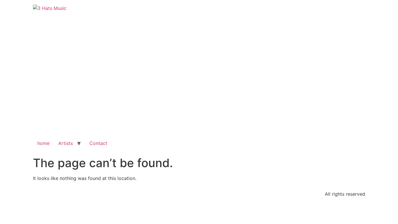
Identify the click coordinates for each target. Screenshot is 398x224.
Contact (98, 143)
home (43, 143)
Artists (65, 143)
